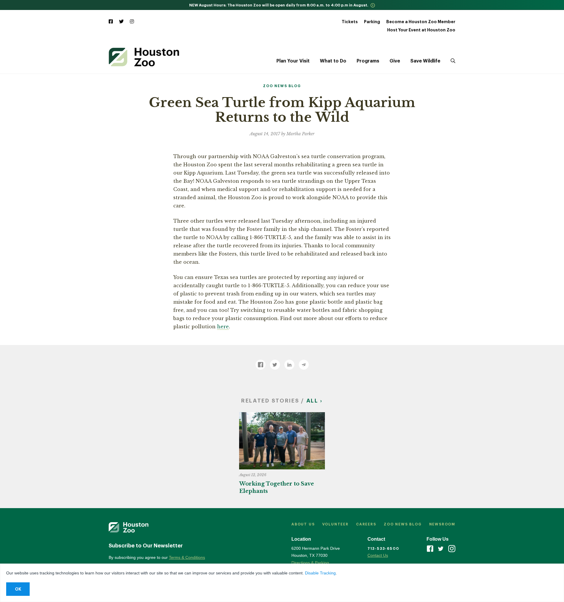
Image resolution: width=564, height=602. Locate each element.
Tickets (350, 22)
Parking (372, 22)
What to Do (333, 61)
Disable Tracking (320, 573)
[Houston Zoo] (144, 57)
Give (395, 61)
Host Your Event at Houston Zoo (421, 30)
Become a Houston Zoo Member (420, 22)
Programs (368, 61)
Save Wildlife (425, 61)
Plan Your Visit (293, 61)
